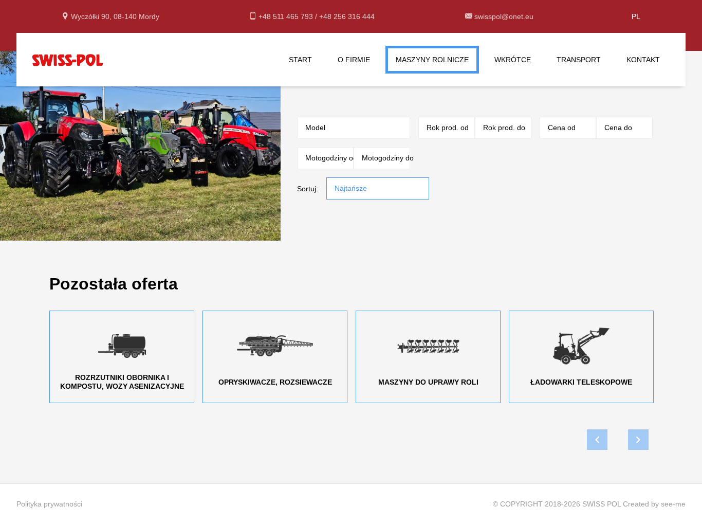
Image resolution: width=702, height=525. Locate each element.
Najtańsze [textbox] (351, 188)
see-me (673, 504)
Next (638, 439)
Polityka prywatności (49, 504)
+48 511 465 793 (286, 16)
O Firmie (354, 60)
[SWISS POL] (67, 59)
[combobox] (354, 127)
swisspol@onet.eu (503, 16)
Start (300, 60)
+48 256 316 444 (347, 16)
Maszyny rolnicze (432, 60)
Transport (579, 60)
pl (636, 16)
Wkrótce (512, 60)
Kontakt (643, 60)
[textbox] (349, 127)
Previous (597, 439)
